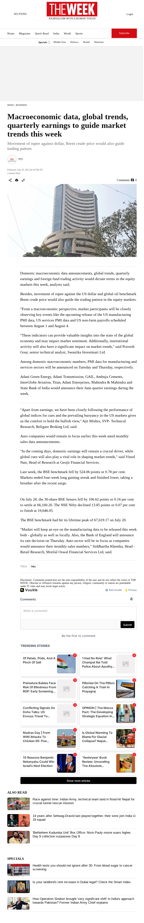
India (56, 33)
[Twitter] (63, 23)
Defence (74, 42)
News (10, 105)
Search (108, 33)
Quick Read (42, 33)
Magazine (24, 33)
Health (86, 42)
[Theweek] (72, 9)
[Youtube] (75, 23)
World (67, 33)
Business (21, 105)
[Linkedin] (81, 23)
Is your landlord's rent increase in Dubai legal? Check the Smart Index (82, 882)
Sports (79, 33)
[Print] (17, 180)
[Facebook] (56, 23)
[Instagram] (69, 23)
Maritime (99, 42)
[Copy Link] (23, 180)
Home (10, 33)
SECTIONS (20, 14)
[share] (10, 180)
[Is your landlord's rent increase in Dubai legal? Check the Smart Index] (18, 886)
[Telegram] (87, 23)
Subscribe (124, 33)
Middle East (59, 42)
